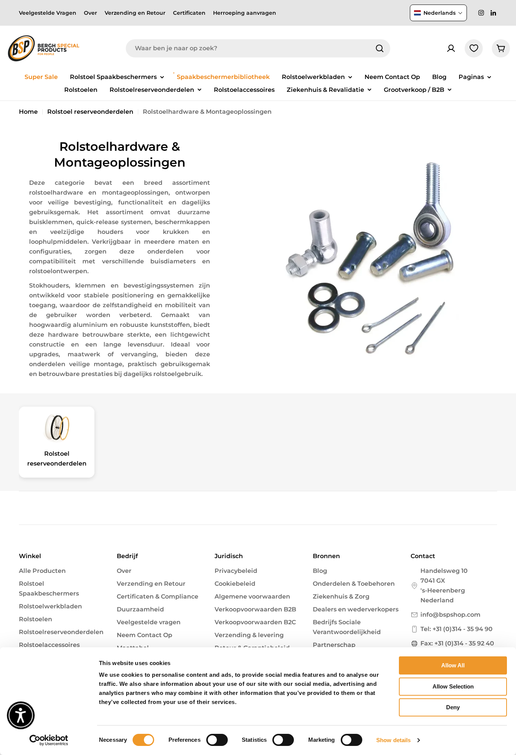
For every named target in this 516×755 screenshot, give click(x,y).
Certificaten (189, 12)
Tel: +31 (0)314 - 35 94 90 (456, 629)
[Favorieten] (474, 48)
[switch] (217, 740)
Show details (393, 740)
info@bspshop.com (450, 614)
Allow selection (453, 686)
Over (90, 12)
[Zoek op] (379, 48)
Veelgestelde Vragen (47, 12)
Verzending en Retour (135, 12)
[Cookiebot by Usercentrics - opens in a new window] (49, 740)
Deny (453, 707)
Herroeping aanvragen (244, 12)
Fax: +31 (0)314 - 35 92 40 (457, 643)
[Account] (451, 48)
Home (28, 111)
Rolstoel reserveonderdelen (90, 111)
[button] (438, 12)
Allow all (453, 665)
